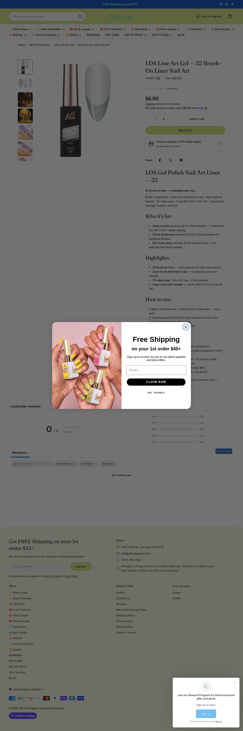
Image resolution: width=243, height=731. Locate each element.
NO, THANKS (156, 392)
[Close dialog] (186, 327)
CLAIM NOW (156, 381)
